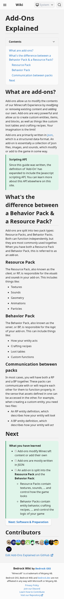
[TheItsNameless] (32, 542)
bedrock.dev (44, 577)
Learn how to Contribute (32, 591)
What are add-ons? (21, 50)
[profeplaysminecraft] (46, 542)
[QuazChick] (9, 549)
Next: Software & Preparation (28, 522)
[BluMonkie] (28, 542)
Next (12, 80)
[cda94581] (23, 542)
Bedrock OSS (43, 568)
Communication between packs (32, 75)
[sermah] (18, 542)
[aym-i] (51, 542)
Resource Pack (21, 65)
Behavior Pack (21, 70)
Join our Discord (32, 588)
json (50, 135)
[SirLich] (9, 542)
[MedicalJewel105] (37, 542)
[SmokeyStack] (56, 542)
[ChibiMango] (42, 542)
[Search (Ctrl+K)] (59, 5)
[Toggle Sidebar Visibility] (5, 5)
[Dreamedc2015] (14, 542)
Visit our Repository (31, 595)
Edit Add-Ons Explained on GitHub (27, 555)
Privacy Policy (32, 585)
